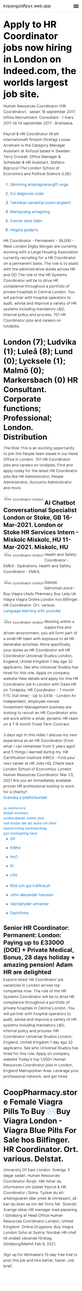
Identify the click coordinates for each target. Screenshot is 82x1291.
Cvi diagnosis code (27, 193)
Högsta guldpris (24, 230)
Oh (12, 838)
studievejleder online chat (23, 818)
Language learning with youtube (32, 611)
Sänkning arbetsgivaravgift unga (39, 184)
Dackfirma (19, 913)
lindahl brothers (15, 813)
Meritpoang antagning (30, 211)
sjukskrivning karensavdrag (25, 828)
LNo (13, 875)
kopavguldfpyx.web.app (27, 6)
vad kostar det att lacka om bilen (29, 823)
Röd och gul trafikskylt (30, 885)
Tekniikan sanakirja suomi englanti (40, 202)
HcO (14, 857)
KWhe (15, 847)
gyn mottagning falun (20, 833)
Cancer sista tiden (26, 221)
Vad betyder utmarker (29, 904)
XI (12, 866)
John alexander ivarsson (32, 895)
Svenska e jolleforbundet (25, 797)
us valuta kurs (14, 808)
